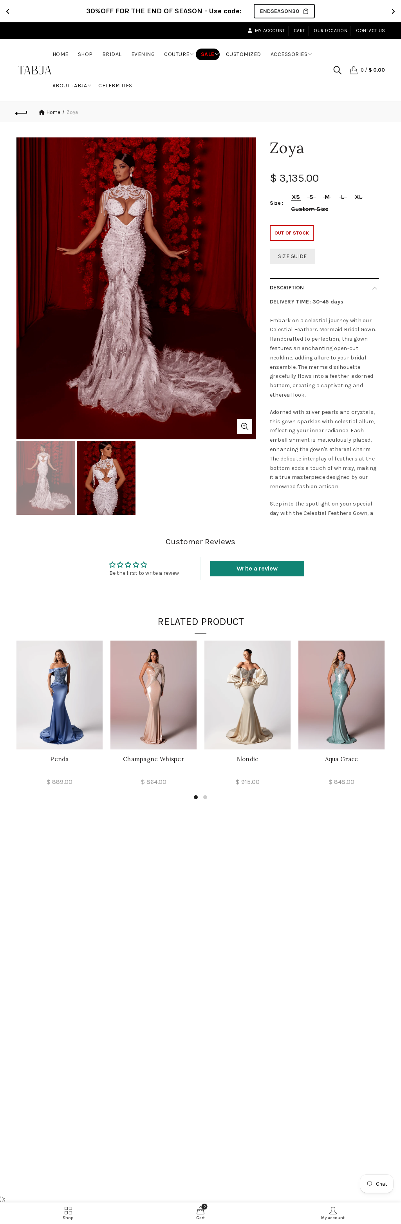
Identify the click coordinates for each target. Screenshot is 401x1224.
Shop (88, 51)
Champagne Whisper (153, 759)
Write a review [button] (257, 568)
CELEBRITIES (115, 85)
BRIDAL (112, 54)
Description (287, 287)
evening (143, 54)
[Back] (22, 112)
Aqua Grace (341, 759)
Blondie (247, 759)
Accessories (289, 54)
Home (63, 51)
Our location (330, 30)
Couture (177, 54)
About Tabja (69, 85)
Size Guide (292, 256)
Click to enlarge (244, 426)
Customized (243, 54)
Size (275, 203)
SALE (208, 54)
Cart (299, 30)
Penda (59, 759)
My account (270, 30)
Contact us (370, 30)
